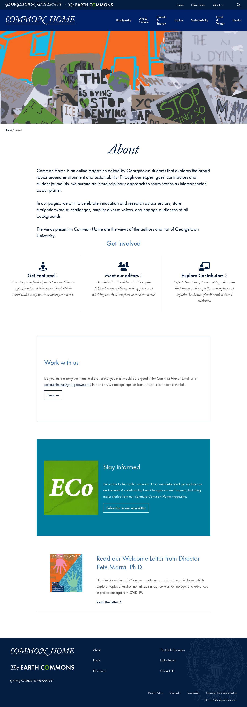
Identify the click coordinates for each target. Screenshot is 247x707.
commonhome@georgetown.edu (67, 384)
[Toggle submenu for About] (222, 5)
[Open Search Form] (238, 4)
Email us (53, 395)
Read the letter (107, 602)
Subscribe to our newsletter (126, 508)
